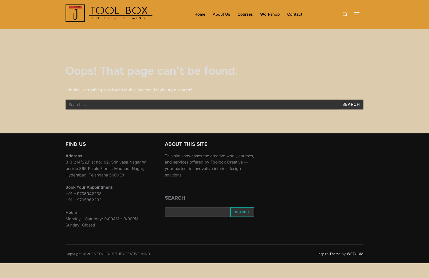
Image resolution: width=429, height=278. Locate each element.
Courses (245, 14)
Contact (294, 14)
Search (175, 198)
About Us (221, 14)
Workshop (270, 14)
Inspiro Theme (329, 254)
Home (199, 14)
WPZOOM (355, 254)
